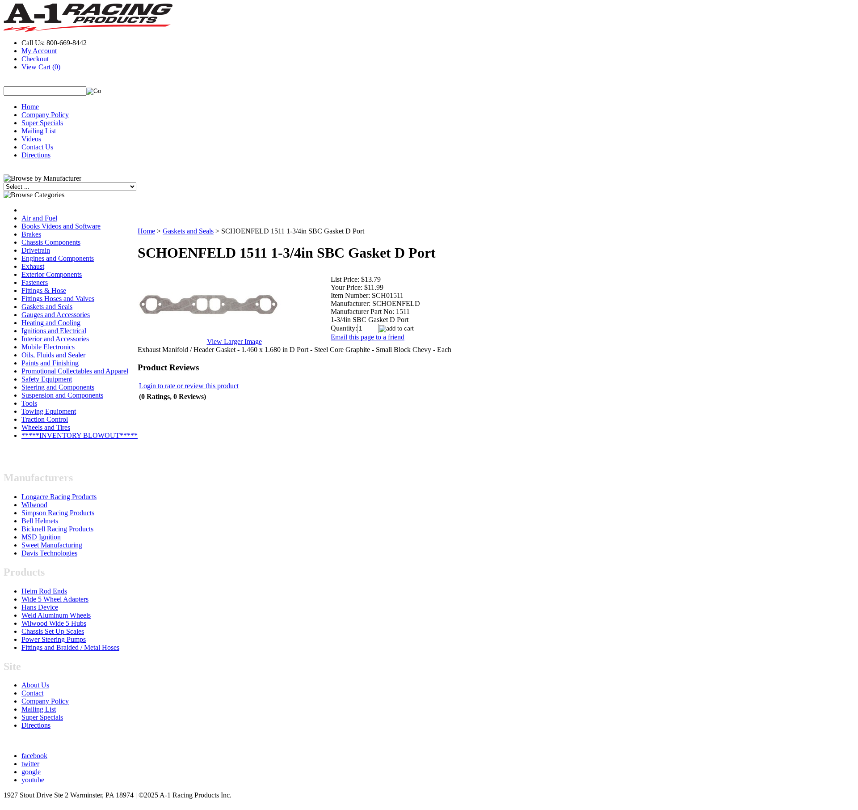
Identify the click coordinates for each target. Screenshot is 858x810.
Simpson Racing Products (57, 513)
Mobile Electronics (48, 347)
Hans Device (39, 607)
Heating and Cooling (50, 323)
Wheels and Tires (45, 427)
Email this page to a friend (367, 337)
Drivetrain (35, 250)
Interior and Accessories (55, 339)
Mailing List (38, 131)
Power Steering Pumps (53, 639)
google (31, 772)
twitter (30, 764)
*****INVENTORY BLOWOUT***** (79, 435)
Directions (35, 155)
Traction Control (44, 419)
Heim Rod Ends (44, 591)
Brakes (31, 234)
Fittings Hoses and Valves (57, 298)
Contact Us (37, 147)
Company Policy (45, 115)
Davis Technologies (49, 553)
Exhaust (32, 266)
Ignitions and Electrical (53, 331)
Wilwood (34, 505)
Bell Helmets (39, 521)
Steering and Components (57, 387)
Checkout (35, 59)
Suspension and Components (62, 395)
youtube (32, 780)
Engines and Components (57, 258)
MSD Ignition (41, 537)
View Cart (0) (40, 67)
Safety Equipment (46, 379)
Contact (32, 693)
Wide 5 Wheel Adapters (54, 599)
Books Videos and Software (61, 226)
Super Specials (42, 123)
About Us (35, 685)
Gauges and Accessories (55, 314)
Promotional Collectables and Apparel (74, 371)
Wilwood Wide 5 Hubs (53, 623)
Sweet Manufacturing (51, 545)
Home (30, 106)
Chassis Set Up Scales (52, 631)
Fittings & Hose (43, 290)
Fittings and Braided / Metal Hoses (70, 647)
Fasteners (34, 282)
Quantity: (344, 328)
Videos (31, 139)
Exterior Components (51, 274)
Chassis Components (50, 242)
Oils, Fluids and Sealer (53, 355)
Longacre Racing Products (59, 496)
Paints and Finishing (50, 363)
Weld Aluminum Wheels (56, 615)
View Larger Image (234, 341)
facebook (34, 755)
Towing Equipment (48, 411)
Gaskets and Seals (46, 306)
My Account (39, 51)
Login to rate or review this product (189, 386)
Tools (29, 403)
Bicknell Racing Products (57, 529)
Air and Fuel (39, 218)
